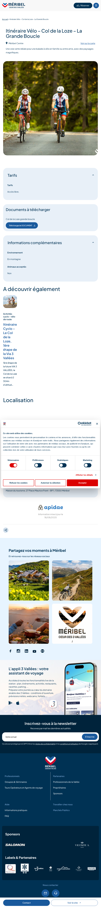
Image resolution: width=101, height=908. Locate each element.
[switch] (38, 465)
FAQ (7, 816)
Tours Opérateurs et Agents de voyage (24, 787)
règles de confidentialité (45, 744)
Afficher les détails (84, 475)
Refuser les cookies (18, 483)
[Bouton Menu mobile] (96, 5)
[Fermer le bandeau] (97, 424)
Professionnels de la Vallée (66, 782)
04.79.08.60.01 (55, 893)
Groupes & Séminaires (16, 782)
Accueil (5, 19)
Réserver (84, 5)
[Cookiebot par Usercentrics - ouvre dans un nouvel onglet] (79, 424)
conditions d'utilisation (69, 744)
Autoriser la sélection (50, 483)
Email (45, 893)
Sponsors (57, 793)
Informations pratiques (16, 810)
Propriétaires (59, 787)
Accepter (82, 483)
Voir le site (72, 902)
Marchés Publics (61, 810)
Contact (26, 902)
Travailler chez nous (63, 804)
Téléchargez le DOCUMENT (20, 225)
